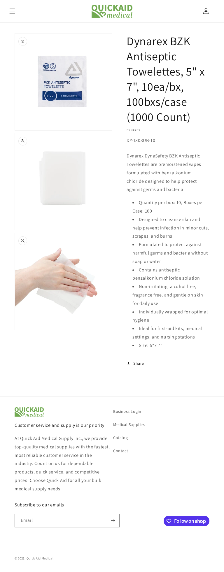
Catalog (120, 437)
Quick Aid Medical (40, 558)
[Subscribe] (112, 520)
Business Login (127, 411)
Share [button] (138, 363)
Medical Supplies (129, 424)
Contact (120, 450)
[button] (12, 11)
